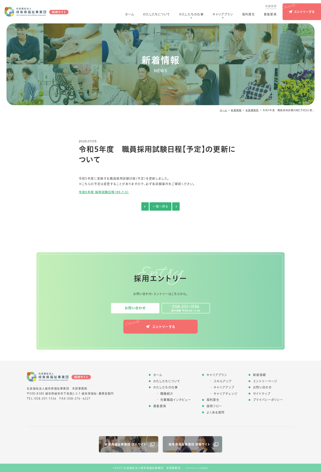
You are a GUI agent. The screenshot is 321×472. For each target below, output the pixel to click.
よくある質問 (216, 412)
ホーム (129, 14)
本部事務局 (252, 110)
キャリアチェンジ (225, 393)
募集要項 (270, 14)
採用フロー (214, 406)
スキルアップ (223, 381)
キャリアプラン (223, 14)
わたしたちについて (156, 14)
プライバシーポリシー (268, 399)
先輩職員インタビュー (175, 399)
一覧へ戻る (160, 206)
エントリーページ (265, 381)
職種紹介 (166, 393)
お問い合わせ (135, 308)
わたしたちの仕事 (191, 14)
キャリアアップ (224, 387)
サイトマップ (261, 393)
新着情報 (271, 6)
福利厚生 (248, 14)
